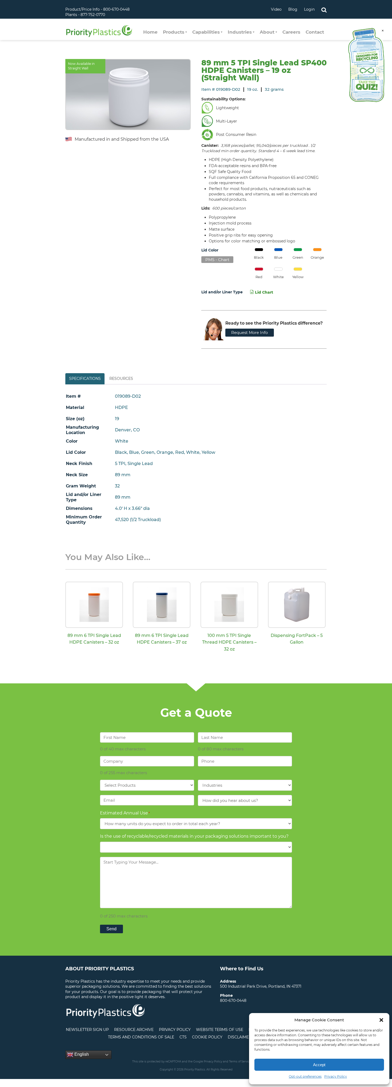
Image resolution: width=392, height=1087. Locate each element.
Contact (315, 32)
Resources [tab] (121, 378)
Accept (319, 1064)
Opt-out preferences (305, 1076)
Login (309, 9)
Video (276, 9)
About (267, 32)
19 (117, 418)
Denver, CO (127, 429)
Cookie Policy (207, 1037)
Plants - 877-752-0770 (85, 14)
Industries (240, 32)
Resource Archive (134, 1029)
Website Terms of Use (219, 1029)
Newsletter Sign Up (87, 1029)
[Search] (324, 9)
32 (117, 486)
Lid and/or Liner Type (222, 292)
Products (173, 32)
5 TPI (120, 463)
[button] (381, 1020)
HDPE (121, 407)
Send (111, 929)
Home (150, 32)
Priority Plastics (99, 31)
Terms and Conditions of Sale (141, 1037)
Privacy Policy (335, 1076)
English (81, 1054)
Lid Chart (263, 292)
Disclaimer (239, 1037)
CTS (183, 1037)
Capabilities (206, 32)
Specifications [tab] (85, 378)
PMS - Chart (217, 259)
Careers (291, 32)
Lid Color (209, 250)
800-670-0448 (233, 1000)
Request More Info (249, 332)
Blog (292, 9)
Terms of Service (240, 1061)
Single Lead (140, 463)
